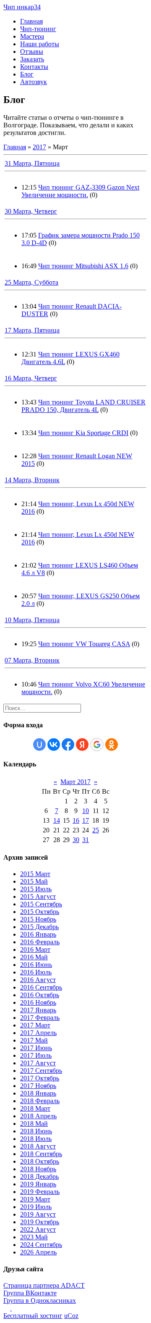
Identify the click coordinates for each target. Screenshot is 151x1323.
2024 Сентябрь (41, 1244)
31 (85, 839)
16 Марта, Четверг (31, 378)
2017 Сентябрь (41, 1070)
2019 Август (38, 1214)
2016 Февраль (40, 941)
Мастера (32, 36)
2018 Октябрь (39, 1161)
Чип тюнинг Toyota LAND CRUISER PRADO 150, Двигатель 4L (83, 406)
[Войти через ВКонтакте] (53, 744)
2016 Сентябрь (41, 987)
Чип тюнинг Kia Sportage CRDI (83, 432)
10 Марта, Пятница (32, 619)
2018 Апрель (38, 1116)
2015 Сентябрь (41, 904)
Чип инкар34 (22, 7)
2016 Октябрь (39, 994)
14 (56, 820)
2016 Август (38, 979)
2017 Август (38, 1063)
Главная (31, 21)
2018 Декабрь (39, 1176)
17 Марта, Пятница (32, 330)
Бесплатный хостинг (32, 1315)
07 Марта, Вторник (32, 660)
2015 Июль (36, 889)
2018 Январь (38, 1093)
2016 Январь (38, 934)
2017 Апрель (38, 1032)
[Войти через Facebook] (68, 744)
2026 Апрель (38, 1252)
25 (95, 830)
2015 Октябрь (39, 911)
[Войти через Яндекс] (82, 744)
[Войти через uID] (39, 744)
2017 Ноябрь (38, 1085)
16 (76, 820)
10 (85, 810)
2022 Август (38, 1229)
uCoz (71, 1315)
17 (85, 820)
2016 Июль (36, 972)
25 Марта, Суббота (31, 282)
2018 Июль (36, 1138)
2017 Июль (36, 1055)
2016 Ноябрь (38, 1002)
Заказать (32, 59)
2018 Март (35, 1108)
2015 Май (34, 881)
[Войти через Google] (97, 744)
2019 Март (35, 1199)
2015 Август (38, 896)
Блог (27, 74)
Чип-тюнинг (38, 28)
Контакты (34, 66)
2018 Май (34, 1123)
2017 (39, 147)
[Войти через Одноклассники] (111, 744)
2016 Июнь (36, 964)
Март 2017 (75, 781)
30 (76, 839)
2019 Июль (36, 1206)
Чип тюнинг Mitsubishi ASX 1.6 (83, 265)
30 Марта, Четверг (31, 211)
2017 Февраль (40, 1017)
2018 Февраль (40, 1100)
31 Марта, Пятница (32, 163)
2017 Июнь (36, 1047)
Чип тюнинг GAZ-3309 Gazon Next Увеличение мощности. (80, 191)
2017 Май (34, 1040)
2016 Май (34, 957)
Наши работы (39, 44)
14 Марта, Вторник (32, 479)
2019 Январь (38, 1184)
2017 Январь (38, 1010)
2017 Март (35, 1025)
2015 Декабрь (39, 926)
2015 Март (35, 873)
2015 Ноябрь (38, 919)
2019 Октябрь (39, 1221)
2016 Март (35, 949)
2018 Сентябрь (41, 1153)
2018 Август (38, 1146)
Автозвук (33, 81)
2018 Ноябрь (38, 1168)
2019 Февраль (40, 1191)
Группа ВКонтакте (30, 1293)
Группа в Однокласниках (39, 1300)
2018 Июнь (36, 1131)
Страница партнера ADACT (44, 1285)
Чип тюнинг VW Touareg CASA (84, 643)
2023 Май (34, 1237)
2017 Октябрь (39, 1078)
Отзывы (31, 51)
